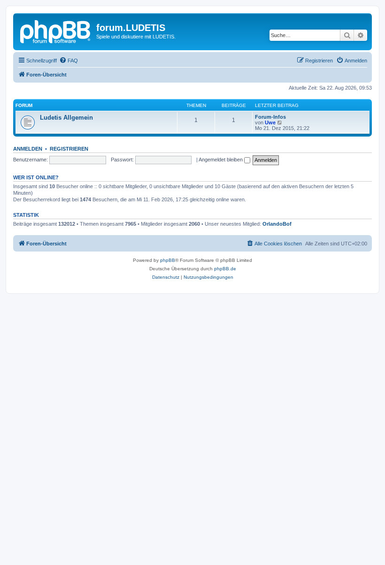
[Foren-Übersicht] (55, 30)
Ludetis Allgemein (66, 117)
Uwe (270, 122)
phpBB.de (225, 268)
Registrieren (69, 149)
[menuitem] (68, 60)
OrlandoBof (277, 224)
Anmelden (27, 149)
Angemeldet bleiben (221, 159)
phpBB (167, 260)
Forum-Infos (270, 117)
